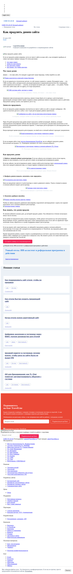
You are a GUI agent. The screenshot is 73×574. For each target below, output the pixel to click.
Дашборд (10, 547)
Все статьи (37, 27)
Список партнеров (13, 510)
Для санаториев (12, 471)
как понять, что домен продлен (17, 67)
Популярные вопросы (14, 499)
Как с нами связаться (14, 504)
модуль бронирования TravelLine (31, 141)
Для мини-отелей (12, 467)
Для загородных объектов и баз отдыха (20, 472)
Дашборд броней (12, 501)
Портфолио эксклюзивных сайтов (18, 482)
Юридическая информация (16, 537)
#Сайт (4, 39)
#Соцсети (10, 559)
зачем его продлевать (14, 64)
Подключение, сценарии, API (16, 519)
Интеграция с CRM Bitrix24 (16, 461)
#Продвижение (12, 564)
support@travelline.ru (30, 439)
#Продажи (10, 562)
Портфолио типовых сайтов (16, 484)
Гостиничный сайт (13, 481)
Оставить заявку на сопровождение (17, 241)
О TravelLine (11, 527)
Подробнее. (29, 571)
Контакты (10, 525)
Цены (9, 492)
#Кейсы (9, 565)
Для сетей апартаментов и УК (17, 474)
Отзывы (9, 534)
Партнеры (10, 529)
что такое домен (12, 62)
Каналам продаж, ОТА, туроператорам (19, 512)
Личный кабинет (21, 21)
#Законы (10, 560)
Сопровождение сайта (14, 486)
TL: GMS (10, 457)
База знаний (11, 502)
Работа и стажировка (14, 530)
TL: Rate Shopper (12, 452)
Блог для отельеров (13, 544)
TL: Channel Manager (20, 447)
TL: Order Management (14, 449)
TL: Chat (10, 459)
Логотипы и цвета (13, 535)
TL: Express (11, 456)
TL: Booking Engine (21, 444)
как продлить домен (13, 65)
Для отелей (10, 469)
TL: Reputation (11, 451)
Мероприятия (11, 545)
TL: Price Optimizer (13, 454)
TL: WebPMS (18, 445)
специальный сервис (60, 163)
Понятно (68, 570)
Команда (10, 532)
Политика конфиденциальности (17, 550)
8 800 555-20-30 (9, 21)
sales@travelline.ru (53, 439)
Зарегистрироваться (11, 259)
